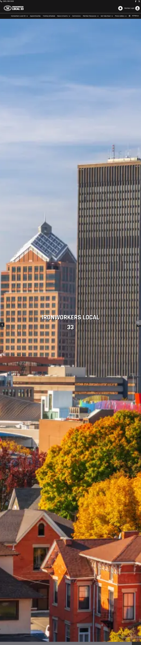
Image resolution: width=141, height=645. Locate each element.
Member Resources (89, 16)
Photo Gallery (119, 16)
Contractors (76, 16)
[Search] (138, 322)
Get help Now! (106, 16)
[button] (131, 8)
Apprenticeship (35, 16)
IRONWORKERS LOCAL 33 (70, 322)
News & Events (62, 16)
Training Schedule (49, 16)
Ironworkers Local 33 (18, 16)
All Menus (135, 16)
